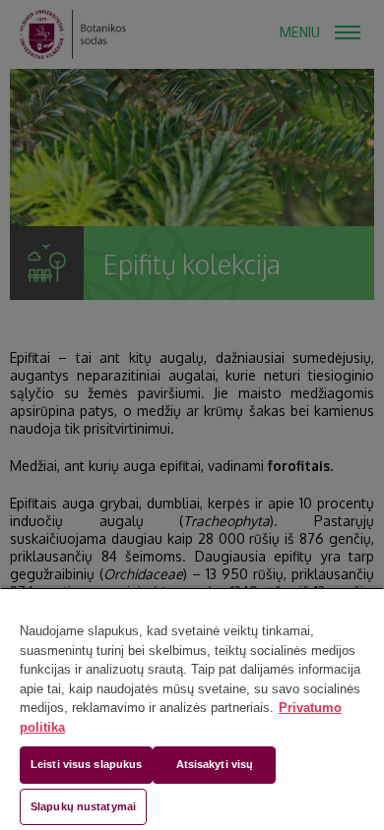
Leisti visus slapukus (86, 764)
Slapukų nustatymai (83, 806)
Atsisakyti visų (215, 764)
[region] (192, 708)
